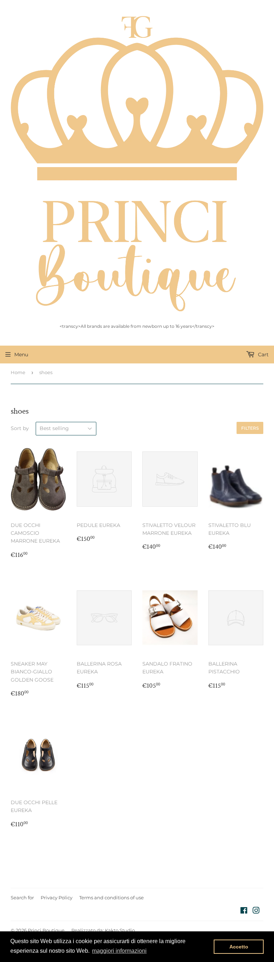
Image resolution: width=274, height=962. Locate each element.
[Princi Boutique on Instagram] (256, 911)
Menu (21, 354)
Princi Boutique (46, 930)
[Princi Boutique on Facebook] (244, 911)
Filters (250, 428)
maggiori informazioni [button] (119, 951)
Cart (263, 354)
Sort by (20, 428)
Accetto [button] (238, 947)
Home (18, 372)
